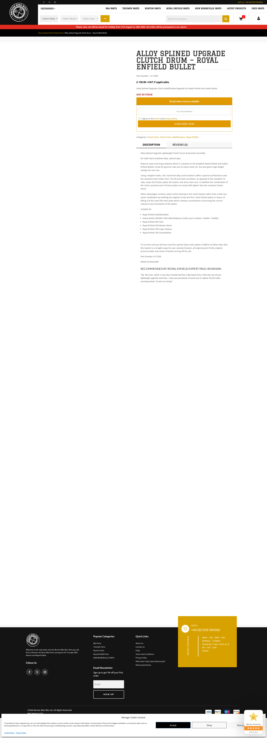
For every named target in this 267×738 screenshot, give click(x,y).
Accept (173, 725)
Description (151, 144)
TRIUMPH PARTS (130, 8)
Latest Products (236, 8)
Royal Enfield (192, 137)
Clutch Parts (48, 33)
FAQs (138, 651)
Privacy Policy (21, 733)
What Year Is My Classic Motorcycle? (150, 661)
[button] (126, 54)
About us (139, 643)
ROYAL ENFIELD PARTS (178, 8)
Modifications (178, 137)
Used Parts (258, 8)
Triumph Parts (99, 647)
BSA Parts (97, 643)
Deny (209, 725)
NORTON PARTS (153, 8)
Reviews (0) (180, 144)
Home (40, 33)
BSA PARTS (111, 8)
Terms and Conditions (145, 654)
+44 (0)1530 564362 (250, 2)
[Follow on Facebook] (44, 2)
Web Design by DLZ (35, 713)
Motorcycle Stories (143, 665)
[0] (241, 18)
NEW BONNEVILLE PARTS (208, 8)
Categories (47, 8)
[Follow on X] (49, 2)
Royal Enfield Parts (101, 654)
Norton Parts (98, 651)
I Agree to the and (159, 118)
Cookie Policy (9, 733)
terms (157, 118)
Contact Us (140, 647)
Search (105, 18)
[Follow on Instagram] (55, 2)
